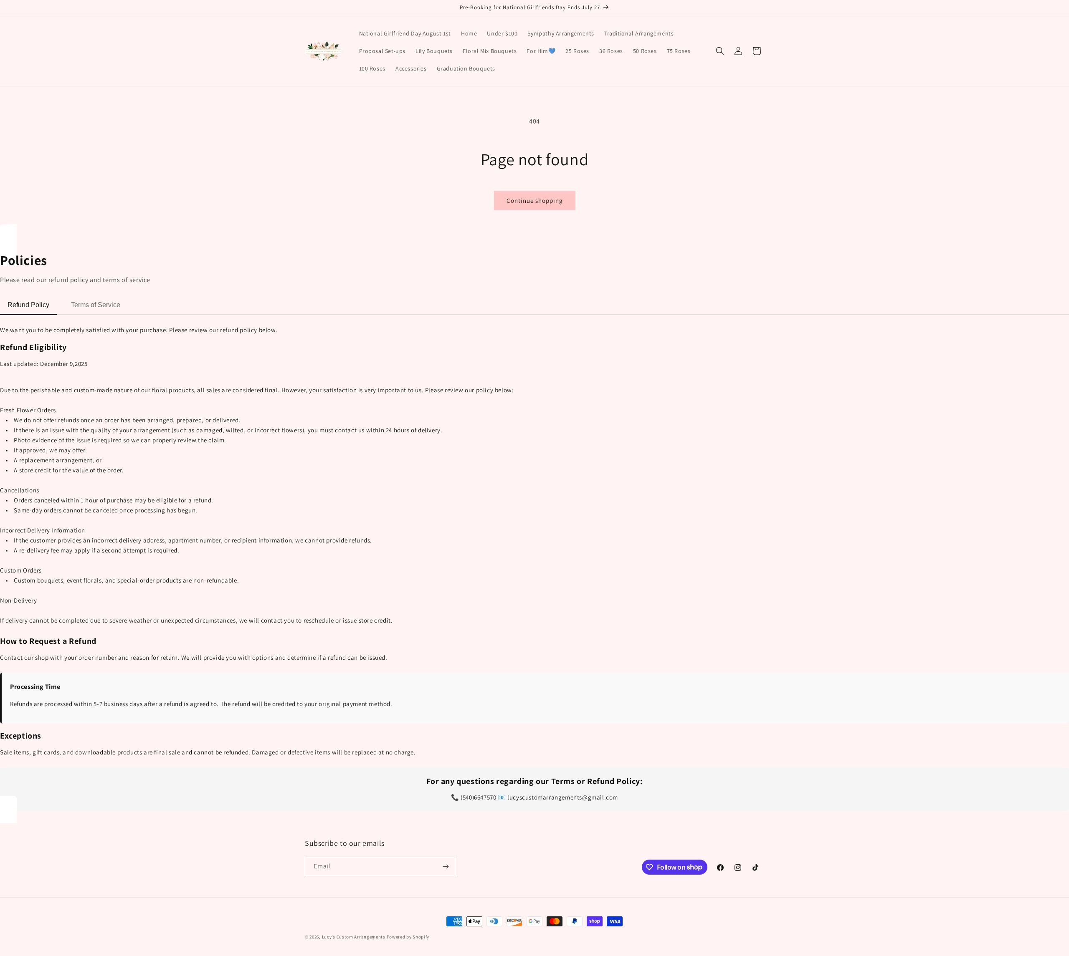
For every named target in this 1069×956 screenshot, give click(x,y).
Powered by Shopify (408, 937)
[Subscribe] (445, 866)
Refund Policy (28, 304)
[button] (720, 51)
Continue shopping (535, 200)
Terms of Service (95, 304)
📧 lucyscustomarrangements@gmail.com (558, 797)
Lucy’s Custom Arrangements (353, 937)
